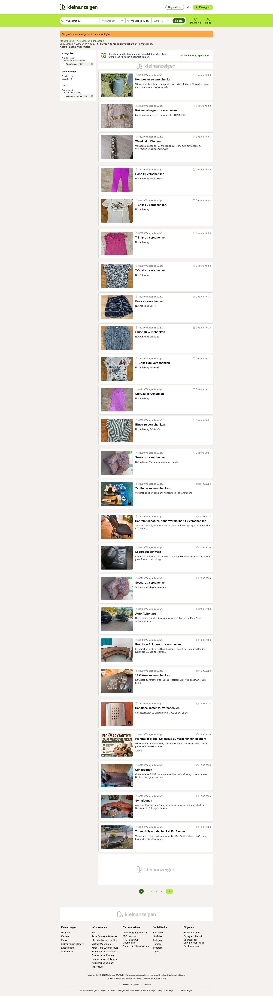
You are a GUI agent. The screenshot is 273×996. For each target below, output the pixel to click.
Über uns (65, 932)
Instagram (158, 940)
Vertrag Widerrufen (101, 943)
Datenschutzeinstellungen (105, 959)
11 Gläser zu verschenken (152, 675)
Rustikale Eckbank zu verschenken (158, 644)
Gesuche (66, 78)
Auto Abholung (145, 613)
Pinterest (157, 947)
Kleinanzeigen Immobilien (135, 932)
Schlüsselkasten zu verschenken (157, 708)
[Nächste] (169, 891)
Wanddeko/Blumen (148, 141)
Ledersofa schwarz (148, 552)
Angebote (66, 76)
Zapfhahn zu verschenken (152, 488)
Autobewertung (191, 945)
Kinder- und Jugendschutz (105, 947)
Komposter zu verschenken (153, 79)
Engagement (67, 947)
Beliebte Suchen (192, 932)
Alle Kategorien (68, 57)
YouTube (157, 936)
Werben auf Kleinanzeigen (135, 945)
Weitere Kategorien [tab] (130, 984)
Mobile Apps (67, 951)
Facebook (158, 932)
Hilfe (94, 932)
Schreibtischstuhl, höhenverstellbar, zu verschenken (170, 521)
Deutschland (67, 90)
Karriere (65, 936)
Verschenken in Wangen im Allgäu (150, 990)
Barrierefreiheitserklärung (104, 951)
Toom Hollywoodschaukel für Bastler (160, 831)
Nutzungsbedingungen (103, 962)
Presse (64, 940)
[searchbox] (82, 21)
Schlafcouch (143, 770)
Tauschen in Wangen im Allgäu (92, 990)
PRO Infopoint (129, 936)
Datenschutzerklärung (103, 955)
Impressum (97, 966)
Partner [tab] (147, 984)
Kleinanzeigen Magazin (72, 943)
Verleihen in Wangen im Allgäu (120, 990)
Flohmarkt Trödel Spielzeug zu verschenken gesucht (170, 739)
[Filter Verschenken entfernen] (92, 64)
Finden (179, 20)
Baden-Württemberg (72, 92)
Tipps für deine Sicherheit (104, 936)
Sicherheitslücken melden (104, 940)
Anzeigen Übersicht (193, 936)
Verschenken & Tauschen (74, 60)
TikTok (156, 951)
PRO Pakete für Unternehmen (130, 941)
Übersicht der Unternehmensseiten (194, 941)
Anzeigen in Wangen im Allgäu (179, 990)
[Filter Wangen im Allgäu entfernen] (92, 96)
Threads (157, 943)
